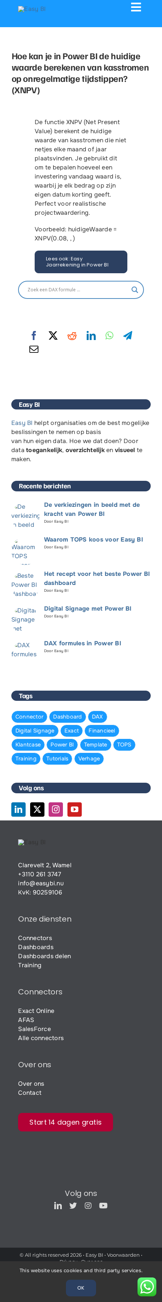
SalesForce (34, 1029)
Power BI (62, 744)
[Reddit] (72, 336)
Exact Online (36, 1011)
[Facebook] (34, 336)
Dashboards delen (44, 956)
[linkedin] (58, 1206)
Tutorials (57, 758)
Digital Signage (35, 730)
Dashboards (35, 947)
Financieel (102, 730)
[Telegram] (127, 336)
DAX (97, 716)
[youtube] (103, 1206)
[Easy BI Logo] (32, 9)
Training (26, 758)
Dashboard (67, 716)
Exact (71, 730)
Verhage (89, 758)
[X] (53, 336)
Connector (29, 716)
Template (95, 744)
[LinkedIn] (91, 336)
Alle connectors (41, 1038)
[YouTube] (74, 809)
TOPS (124, 744)
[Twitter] (37, 809)
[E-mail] (34, 349)
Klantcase (28, 744)
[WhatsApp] (109, 336)
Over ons (31, 1084)
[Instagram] (56, 809)
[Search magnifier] (135, 290)
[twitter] (73, 1206)
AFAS (26, 1020)
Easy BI (22, 423)
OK (80, 1287)
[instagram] (88, 1206)
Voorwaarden (123, 1255)
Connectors (35, 938)
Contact (29, 1093)
